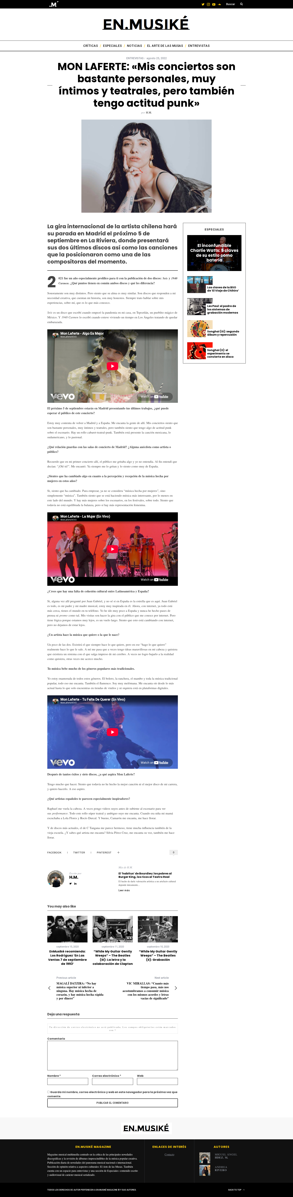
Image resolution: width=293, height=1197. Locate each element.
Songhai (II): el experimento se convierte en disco (220, 353)
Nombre (54, 1076)
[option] (67, 941)
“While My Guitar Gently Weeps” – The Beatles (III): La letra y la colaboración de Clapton (113, 957)
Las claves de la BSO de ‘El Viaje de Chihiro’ (223, 289)
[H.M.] (206, 1157)
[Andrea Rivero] (206, 1170)
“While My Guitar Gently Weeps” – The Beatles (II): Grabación (158, 955)
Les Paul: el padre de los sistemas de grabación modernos (222, 309)
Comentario (56, 1039)
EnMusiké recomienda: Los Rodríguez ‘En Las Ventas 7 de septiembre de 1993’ (67, 957)
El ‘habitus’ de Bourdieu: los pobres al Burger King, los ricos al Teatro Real (145, 875)
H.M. (149, 112)
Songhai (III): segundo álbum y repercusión (223, 333)
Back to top (235, 1190)
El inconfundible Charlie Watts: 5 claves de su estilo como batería (214, 253)
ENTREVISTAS (135, 58)
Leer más (124, 890)
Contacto (169, 1154)
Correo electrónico (106, 1076)
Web (140, 1076)
